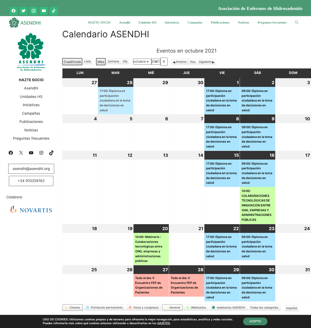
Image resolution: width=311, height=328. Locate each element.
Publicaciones (220, 22)
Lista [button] (88, 62)
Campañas (195, 22)
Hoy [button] (192, 61)
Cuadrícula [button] (72, 62)
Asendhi (124, 22)
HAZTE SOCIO (99, 22)
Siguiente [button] (205, 61)
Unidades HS (147, 22)
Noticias (243, 22)
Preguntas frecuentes (272, 22)
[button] (72, 307)
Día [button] (125, 61)
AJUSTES (163, 323)
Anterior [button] (181, 61)
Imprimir (291, 308)
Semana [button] (113, 61)
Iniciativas (172, 22)
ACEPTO (255, 321)
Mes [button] (101, 62)
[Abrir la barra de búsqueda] (297, 22)
